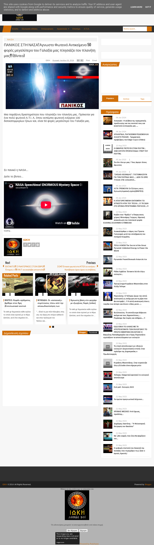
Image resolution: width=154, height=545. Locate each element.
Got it (148, 7)
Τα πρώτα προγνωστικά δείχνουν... (128, 399)
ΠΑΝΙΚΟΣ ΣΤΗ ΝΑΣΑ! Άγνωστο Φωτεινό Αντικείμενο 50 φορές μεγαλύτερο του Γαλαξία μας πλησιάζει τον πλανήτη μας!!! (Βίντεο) (49, 50)
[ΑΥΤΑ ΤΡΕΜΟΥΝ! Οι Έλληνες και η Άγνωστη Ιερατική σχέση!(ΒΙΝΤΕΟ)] (107, 189)
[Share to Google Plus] (29, 287)
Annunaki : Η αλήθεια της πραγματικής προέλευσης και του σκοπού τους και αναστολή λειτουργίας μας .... (130, 123)
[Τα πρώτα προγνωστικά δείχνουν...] (107, 399)
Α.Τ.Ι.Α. (86, 29)
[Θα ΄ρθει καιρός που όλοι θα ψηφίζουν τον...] (107, 436)
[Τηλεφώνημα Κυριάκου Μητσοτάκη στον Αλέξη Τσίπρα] (107, 284)
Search (149, 28)
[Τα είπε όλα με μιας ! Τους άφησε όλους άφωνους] (107, 162)
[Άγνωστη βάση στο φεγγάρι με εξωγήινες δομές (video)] (83, 284)
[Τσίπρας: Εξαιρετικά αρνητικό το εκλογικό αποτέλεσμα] (107, 375)
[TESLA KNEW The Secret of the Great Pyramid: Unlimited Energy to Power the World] (107, 245)
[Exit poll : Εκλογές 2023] (107, 387)
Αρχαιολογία (62, 29)
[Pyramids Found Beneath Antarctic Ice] (107, 259)
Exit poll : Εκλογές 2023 (124, 387)
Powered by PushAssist (89, 544)
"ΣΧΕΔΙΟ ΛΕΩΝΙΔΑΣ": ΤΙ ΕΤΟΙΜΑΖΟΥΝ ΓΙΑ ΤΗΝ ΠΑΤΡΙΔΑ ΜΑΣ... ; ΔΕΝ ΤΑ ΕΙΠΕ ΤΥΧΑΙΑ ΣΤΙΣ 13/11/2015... (131, 177)
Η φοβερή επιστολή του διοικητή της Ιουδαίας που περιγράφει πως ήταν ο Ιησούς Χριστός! (129, 451)
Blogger (82, 332)
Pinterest (38, 245)
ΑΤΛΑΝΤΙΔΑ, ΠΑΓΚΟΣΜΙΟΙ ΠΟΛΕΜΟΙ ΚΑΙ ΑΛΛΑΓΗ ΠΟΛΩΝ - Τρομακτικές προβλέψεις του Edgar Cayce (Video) (131, 137)
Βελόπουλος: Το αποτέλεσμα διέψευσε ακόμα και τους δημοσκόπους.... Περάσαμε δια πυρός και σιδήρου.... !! (130, 315)
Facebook (25, 245)
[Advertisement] (97, 15)
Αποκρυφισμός (47, 29)
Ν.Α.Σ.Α (10, 40)
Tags (142, 99)
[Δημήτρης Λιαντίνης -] (107, 424)
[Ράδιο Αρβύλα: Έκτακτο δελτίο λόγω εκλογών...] (107, 272)
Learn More (136, 7)
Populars (110, 98)
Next (97, 285)
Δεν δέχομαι (72, 530)
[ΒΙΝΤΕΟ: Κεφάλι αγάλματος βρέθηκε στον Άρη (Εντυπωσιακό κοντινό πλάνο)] (17, 284)
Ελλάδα (15, 29)
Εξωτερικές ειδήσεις (30, 29)
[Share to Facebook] (21, 287)
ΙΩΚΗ (48, 60)
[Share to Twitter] (25, 287)
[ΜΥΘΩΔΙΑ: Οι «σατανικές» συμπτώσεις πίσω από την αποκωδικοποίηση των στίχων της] (50, 284)
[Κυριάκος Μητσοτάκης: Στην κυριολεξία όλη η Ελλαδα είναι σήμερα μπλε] (107, 363)
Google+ (33, 245)
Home (7, 29)
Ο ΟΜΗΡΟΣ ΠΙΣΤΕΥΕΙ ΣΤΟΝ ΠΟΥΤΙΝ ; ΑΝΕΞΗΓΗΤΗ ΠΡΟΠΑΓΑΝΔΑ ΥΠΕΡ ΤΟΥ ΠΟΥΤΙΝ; (131, 151)
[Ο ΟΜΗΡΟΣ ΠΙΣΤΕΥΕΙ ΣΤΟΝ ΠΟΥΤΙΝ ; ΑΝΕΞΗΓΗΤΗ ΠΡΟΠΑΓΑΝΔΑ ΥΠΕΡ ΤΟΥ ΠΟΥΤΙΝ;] (107, 148)
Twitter (29, 245)
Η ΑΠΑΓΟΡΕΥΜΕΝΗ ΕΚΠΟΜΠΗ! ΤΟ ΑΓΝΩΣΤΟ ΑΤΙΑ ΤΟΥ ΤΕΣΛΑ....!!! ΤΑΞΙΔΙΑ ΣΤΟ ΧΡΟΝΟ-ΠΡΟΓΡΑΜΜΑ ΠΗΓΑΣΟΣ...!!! (131, 203)
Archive (126, 99)
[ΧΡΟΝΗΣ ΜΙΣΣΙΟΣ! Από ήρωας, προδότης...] (107, 411)
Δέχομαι (83, 530)
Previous (4, 285)
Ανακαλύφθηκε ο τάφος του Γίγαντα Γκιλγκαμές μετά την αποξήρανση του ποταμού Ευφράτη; (129, 234)
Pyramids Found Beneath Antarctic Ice (130, 259)
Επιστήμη (76, 29)
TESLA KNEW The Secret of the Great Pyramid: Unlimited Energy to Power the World (131, 248)
